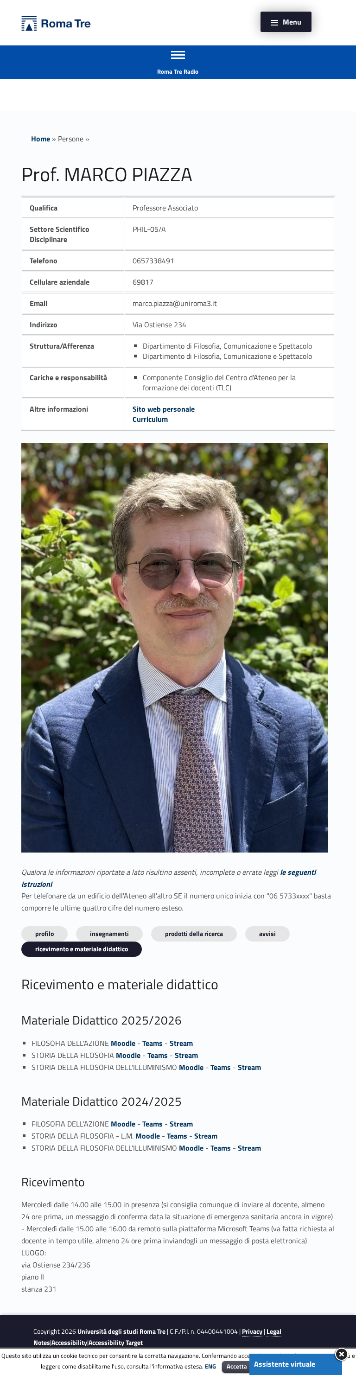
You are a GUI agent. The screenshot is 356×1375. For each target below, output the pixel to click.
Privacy (252, 1331)
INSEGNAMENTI (109, 933)
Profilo (44, 933)
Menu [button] (292, 21)
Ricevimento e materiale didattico (81, 949)
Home (40, 138)
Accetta (237, 1366)
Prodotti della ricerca (194, 933)
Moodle (123, 1043)
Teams (152, 1043)
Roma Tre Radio (177, 71)
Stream (181, 1043)
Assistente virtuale (284, 1363)
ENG (210, 1366)
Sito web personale (164, 408)
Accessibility (69, 1342)
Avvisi (267, 933)
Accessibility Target (116, 1342)
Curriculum (150, 419)
